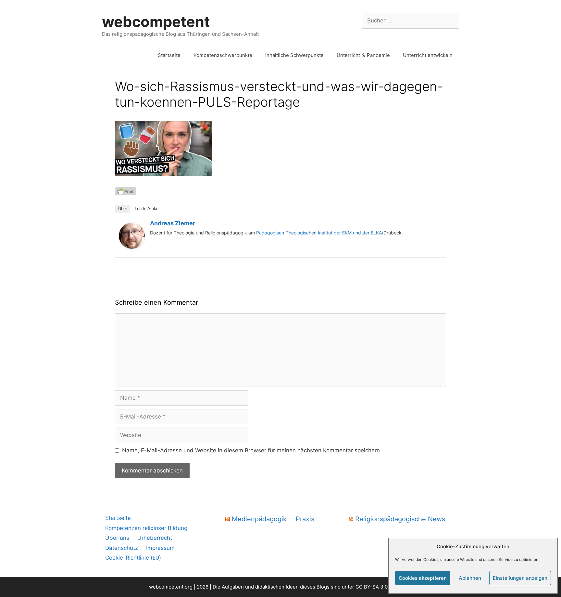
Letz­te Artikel (147, 208)
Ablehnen (470, 578)
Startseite (169, 55)
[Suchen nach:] (410, 20)
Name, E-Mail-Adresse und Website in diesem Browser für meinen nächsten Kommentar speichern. (251, 450)
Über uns (117, 538)
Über (122, 208)
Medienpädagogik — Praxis (273, 519)
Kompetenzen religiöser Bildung (146, 528)
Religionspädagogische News (400, 519)
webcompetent (156, 22)
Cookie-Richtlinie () (133, 557)
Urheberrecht (154, 538)
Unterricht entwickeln (428, 55)
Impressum (160, 548)
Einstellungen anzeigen (520, 578)
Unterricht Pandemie (363, 55)
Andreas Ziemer (172, 223)
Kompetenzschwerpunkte (222, 55)
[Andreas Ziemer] (132, 247)
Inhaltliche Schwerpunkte (294, 55)
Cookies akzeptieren (423, 578)
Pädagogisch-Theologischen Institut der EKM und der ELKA (318, 232)
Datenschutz (121, 548)
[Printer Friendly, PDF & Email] (125, 190)
